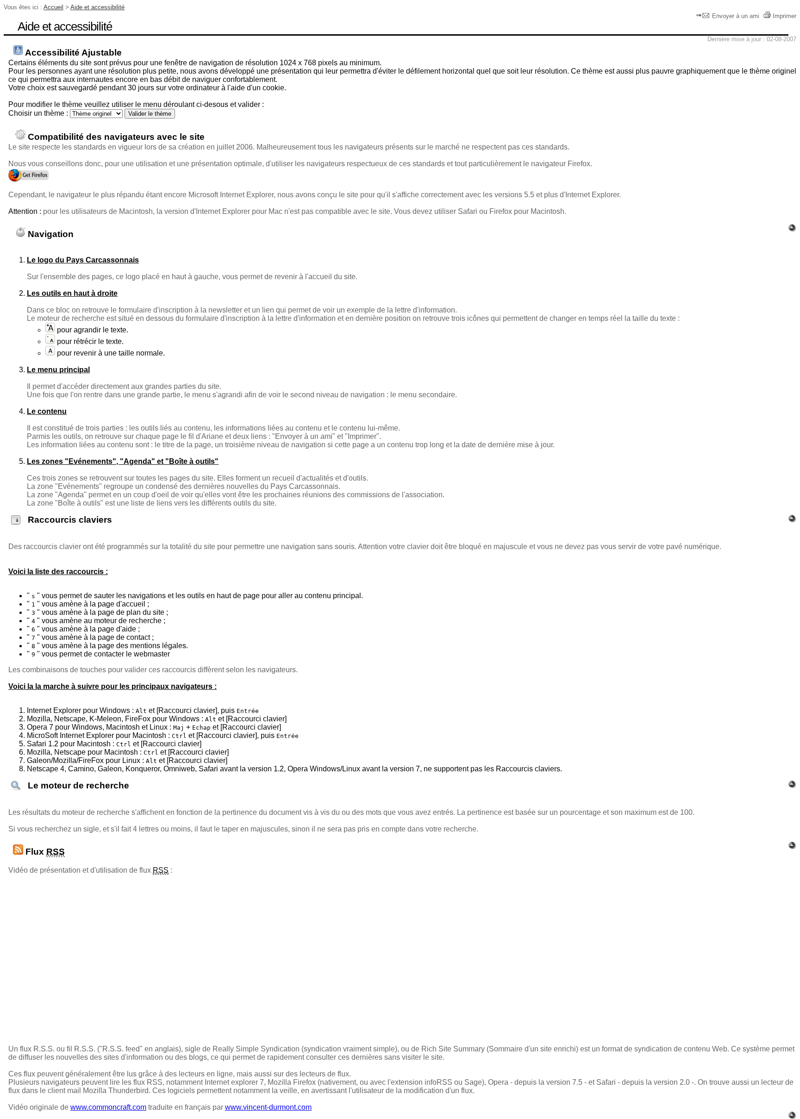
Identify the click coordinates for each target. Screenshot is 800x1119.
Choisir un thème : (38, 113)
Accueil (53, 7)
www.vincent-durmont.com (268, 1107)
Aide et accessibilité (97, 7)
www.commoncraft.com (108, 1107)
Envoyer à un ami (735, 16)
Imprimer (784, 16)
